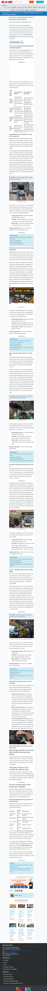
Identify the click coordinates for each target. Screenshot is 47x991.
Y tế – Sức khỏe (20, 10)
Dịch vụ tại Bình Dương (16, 12)
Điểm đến (27, 10)
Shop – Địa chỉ (41, 7)
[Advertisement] (21, 71)
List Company (40, 1)
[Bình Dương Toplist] (7, 2)
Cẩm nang (33, 10)
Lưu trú (25, 7)
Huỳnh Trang (15, 22)
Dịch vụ (14, 7)
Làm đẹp (35, 7)
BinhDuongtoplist (6, 12)
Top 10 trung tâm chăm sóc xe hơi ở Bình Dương (20, 972)
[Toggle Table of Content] (21, 42)
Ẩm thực (4, 5)
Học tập (30, 7)
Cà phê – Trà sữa (8, 7)
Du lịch (19, 7)
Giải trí (13, 10)
